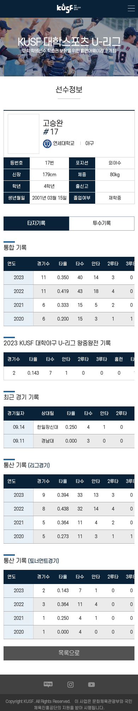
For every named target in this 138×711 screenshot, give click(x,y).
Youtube (91, 684)
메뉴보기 (129, 9)
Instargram (70, 684)
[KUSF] (69, 15)
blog (48, 684)
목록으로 (69, 653)
